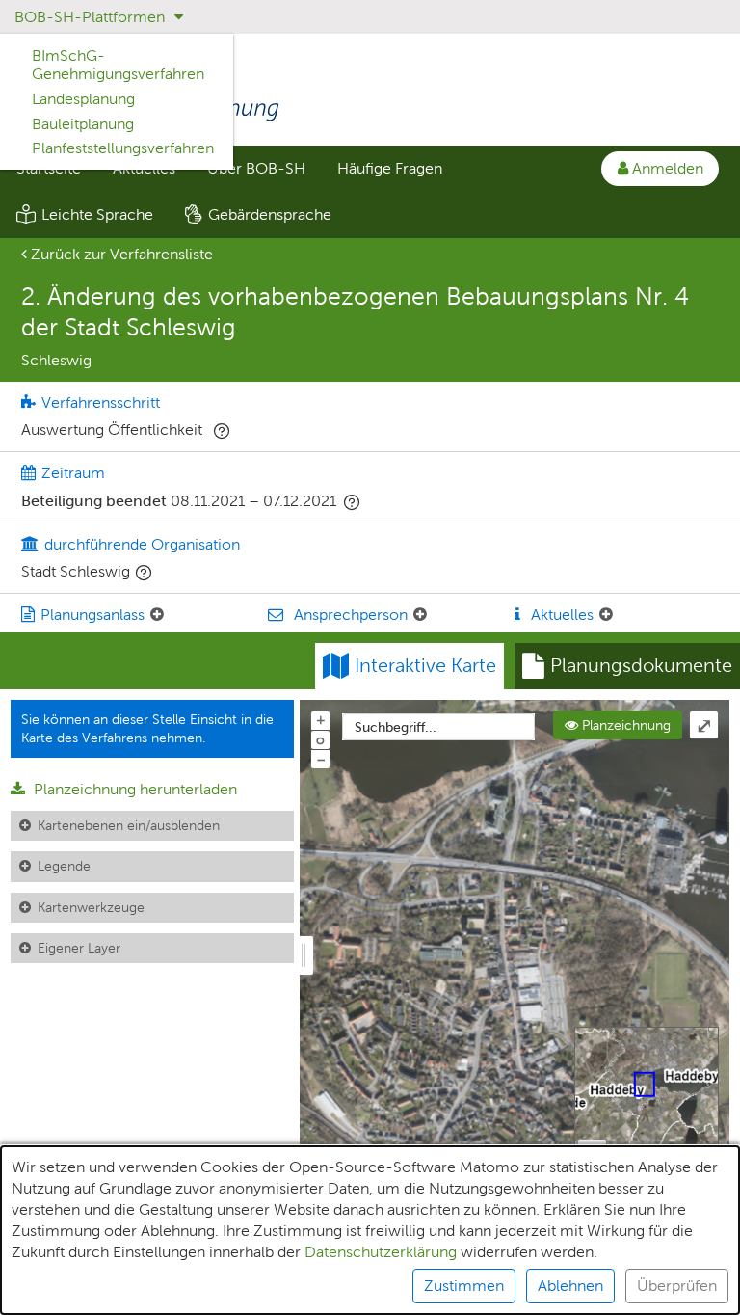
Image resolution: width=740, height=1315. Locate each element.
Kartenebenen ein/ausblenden (129, 825)
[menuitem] (256, 169)
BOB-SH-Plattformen (91, 17)
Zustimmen (464, 1285)
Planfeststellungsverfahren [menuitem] (123, 148)
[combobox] (438, 726)
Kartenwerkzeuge (91, 907)
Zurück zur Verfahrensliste (120, 254)
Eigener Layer (79, 947)
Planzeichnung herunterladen (133, 789)
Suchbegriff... (395, 727)
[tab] (627, 666)
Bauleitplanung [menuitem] (83, 124)
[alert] (370, 1230)
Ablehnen (570, 1285)
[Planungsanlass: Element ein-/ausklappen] (157, 615)
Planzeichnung (624, 725)
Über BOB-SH (256, 168)
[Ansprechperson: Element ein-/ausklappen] (420, 615)
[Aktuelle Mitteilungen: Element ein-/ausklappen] (606, 615)
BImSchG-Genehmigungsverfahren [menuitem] (118, 64)
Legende (64, 865)
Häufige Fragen (389, 168)
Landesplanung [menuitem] (83, 99)
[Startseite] (370, 92)
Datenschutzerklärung (380, 1252)
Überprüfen (677, 1285)
